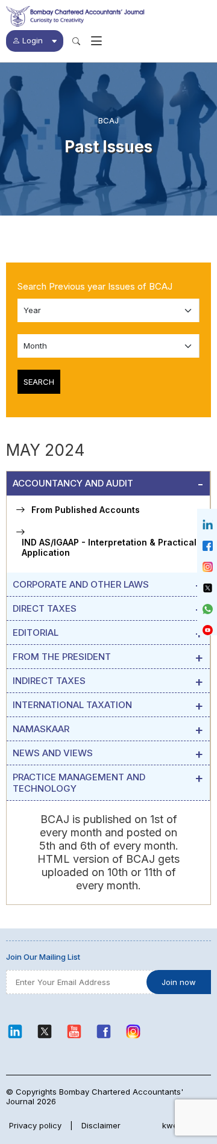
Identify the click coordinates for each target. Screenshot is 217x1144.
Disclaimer (101, 1125)
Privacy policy (35, 1125)
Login (32, 40)
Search (39, 382)
